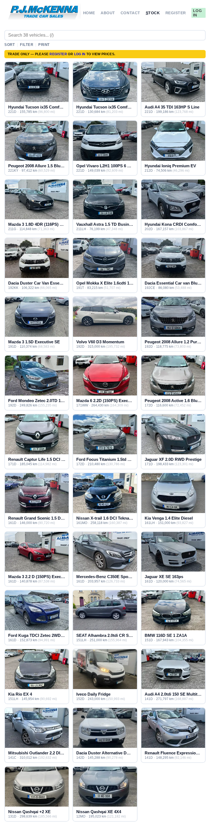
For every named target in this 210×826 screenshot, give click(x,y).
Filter (26, 45)
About (108, 13)
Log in (197, 12)
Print (44, 45)
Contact (130, 13)
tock (153, 13)
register (58, 54)
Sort (9, 45)
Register (175, 13)
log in (80, 54)
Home (89, 13)
